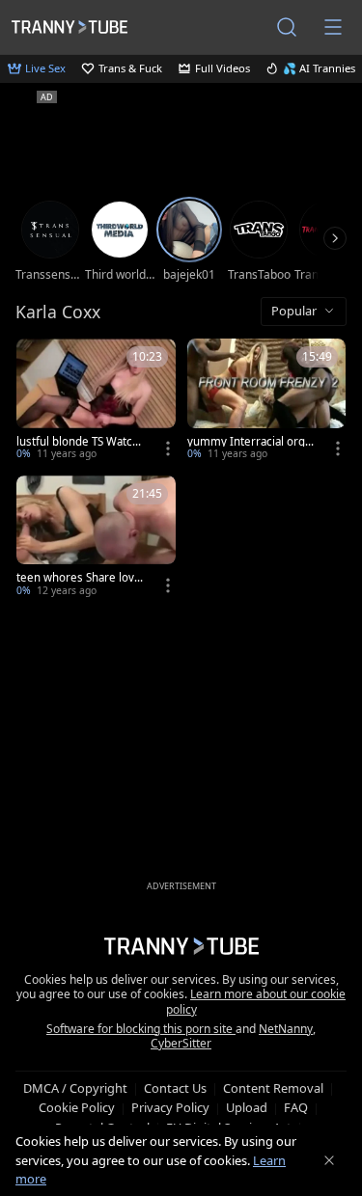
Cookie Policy (77, 1107)
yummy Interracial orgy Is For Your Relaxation (249, 442)
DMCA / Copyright (75, 1088)
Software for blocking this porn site (141, 1028)
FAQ (296, 1107)
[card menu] (168, 448)
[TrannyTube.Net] (69, 26)
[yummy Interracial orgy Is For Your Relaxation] (267, 401)
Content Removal (273, 1088)
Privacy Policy (170, 1107)
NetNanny (286, 1028)
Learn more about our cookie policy (256, 1002)
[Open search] (286, 27)
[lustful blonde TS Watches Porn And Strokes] (96, 401)
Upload (246, 1107)
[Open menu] (333, 27)
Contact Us (175, 1088)
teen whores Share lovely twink (80, 578)
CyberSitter (181, 1043)
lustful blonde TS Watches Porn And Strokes (81, 442)
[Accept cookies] (329, 1160)
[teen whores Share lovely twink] (96, 538)
